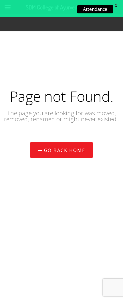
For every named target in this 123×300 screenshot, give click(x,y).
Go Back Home (63, 150)
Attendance (95, 9)
